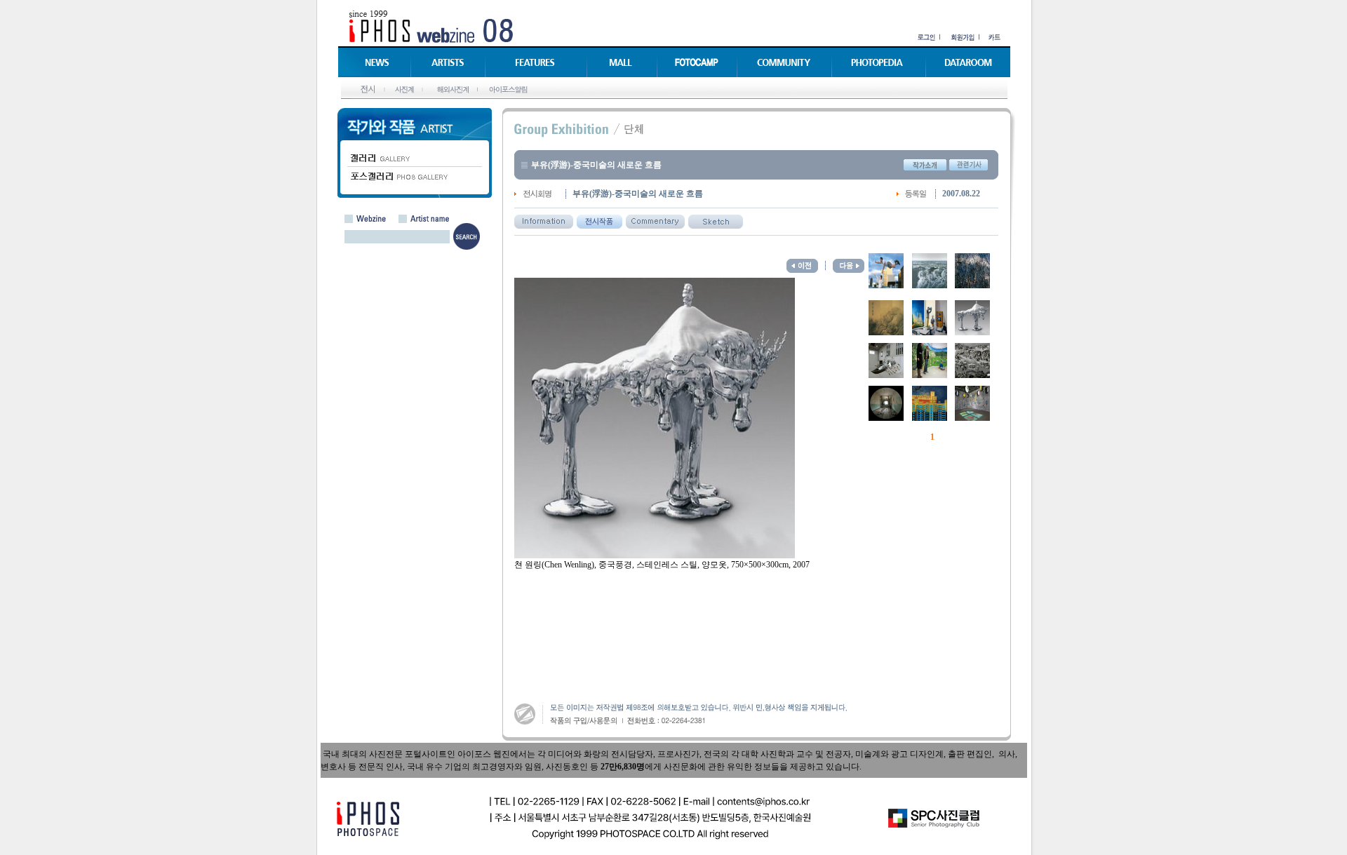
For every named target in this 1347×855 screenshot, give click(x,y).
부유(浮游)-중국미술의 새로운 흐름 (596, 165)
